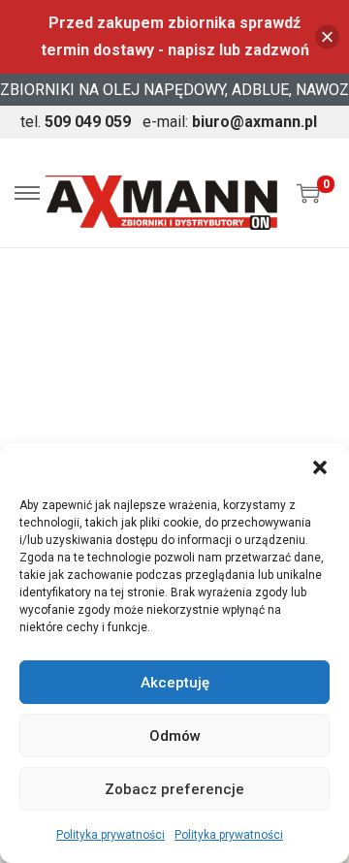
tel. (75, 121)
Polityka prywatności (110, 835)
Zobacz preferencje (174, 789)
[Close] (327, 37)
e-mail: (230, 121)
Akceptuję (175, 682)
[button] (320, 467)
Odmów (175, 736)
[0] (308, 193)
